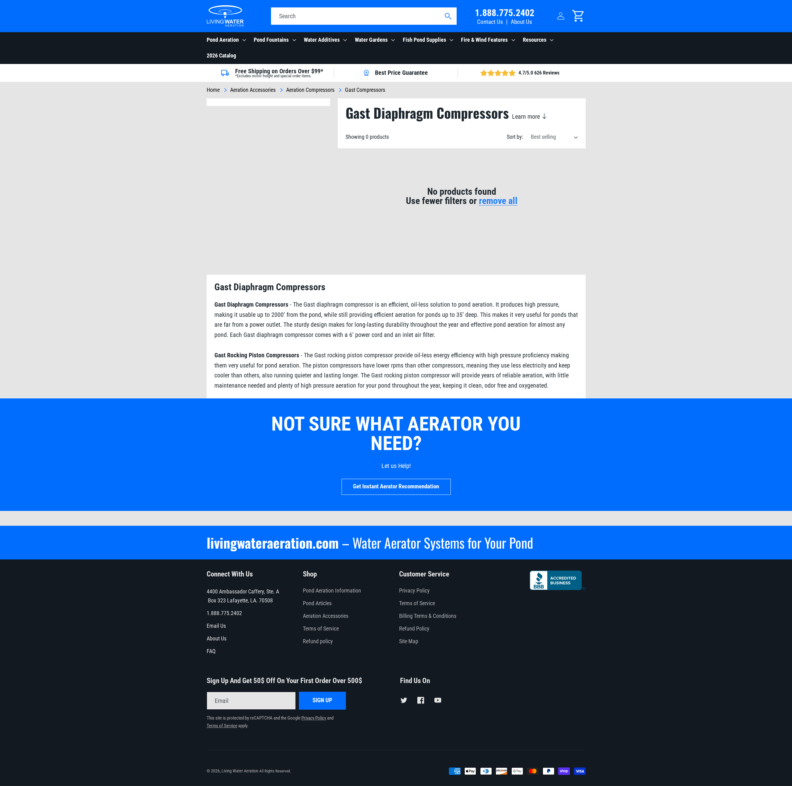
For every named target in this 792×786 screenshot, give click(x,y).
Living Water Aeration (240, 770)
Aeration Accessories (253, 90)
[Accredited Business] (558, 588)
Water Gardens (371, 40)
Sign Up (322, 700)
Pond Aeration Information (332, 591)
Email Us (216, 626)
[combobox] (364, 16)
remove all (498, 201)
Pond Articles (317, 603)
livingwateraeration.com (273, 543)
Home (213, 90)
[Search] (447, 16)
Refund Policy (414, 629)
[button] (225, 40)
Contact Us (490, 22)
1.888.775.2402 (504, 12)
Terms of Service (321, 629)
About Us (521, 22)
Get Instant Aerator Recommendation (396, 486)
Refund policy (318, 641)
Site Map (408, 641)
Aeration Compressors (310, 90)
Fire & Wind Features (484, 40)
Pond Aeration (223, 40)
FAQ (211, 651)
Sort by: (515, 137)
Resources (534, 40)
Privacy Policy (414, 591)
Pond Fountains (271, 40)
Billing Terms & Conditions (427, 616)
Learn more (526, 116)
